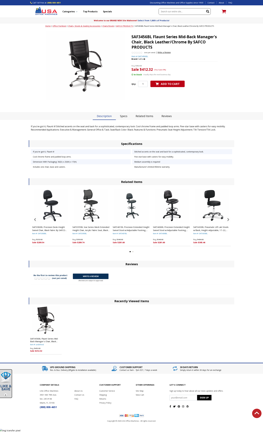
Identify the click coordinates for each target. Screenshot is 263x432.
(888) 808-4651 (54, 2)
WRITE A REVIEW (91, 276)
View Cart (140, 395)
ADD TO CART (170, 84)
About (221, 2)
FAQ (230, 2)
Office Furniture (59, 26)
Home (48, 26)
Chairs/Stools (108, 26)
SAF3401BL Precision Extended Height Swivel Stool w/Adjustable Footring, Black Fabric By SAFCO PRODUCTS (131, 229)
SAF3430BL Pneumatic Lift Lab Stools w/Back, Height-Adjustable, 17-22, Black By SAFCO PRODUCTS (210, 229)
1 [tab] (130, 251)
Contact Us (79, 395)
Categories (68, 11)
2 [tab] (132, 251)
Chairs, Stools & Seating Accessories (84, 26)
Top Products (90, 11)
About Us (78, 391)
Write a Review (164, 52)
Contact (211, 2)
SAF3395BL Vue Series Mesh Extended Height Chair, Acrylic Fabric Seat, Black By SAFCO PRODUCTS (90, 229)
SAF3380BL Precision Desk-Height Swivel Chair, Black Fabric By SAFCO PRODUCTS (48, 229)
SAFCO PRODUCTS (124, 26)
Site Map (140, 391)
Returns (102, 398)
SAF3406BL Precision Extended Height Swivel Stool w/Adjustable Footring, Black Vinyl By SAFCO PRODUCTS (171, 229)
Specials (107, 11)
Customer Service (107, 391)
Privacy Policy (105, 402)
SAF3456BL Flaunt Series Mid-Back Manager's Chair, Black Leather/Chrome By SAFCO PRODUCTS (44, 340)
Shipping (103, 395)
